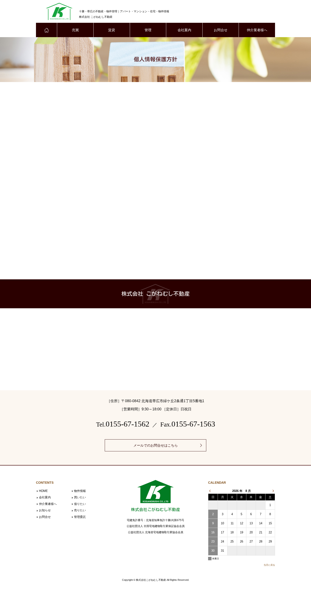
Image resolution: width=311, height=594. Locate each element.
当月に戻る (269, 565)
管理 (148, 30)
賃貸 (111, 30)
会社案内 (184, 30)
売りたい (80, 510)
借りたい (80, 504)
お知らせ (45, 510)
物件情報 (80, 491)
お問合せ (220, 30)
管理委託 (80, 517)
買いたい (80, 497)
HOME (43, 491)
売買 (75, 30)
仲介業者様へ (257, 30)
